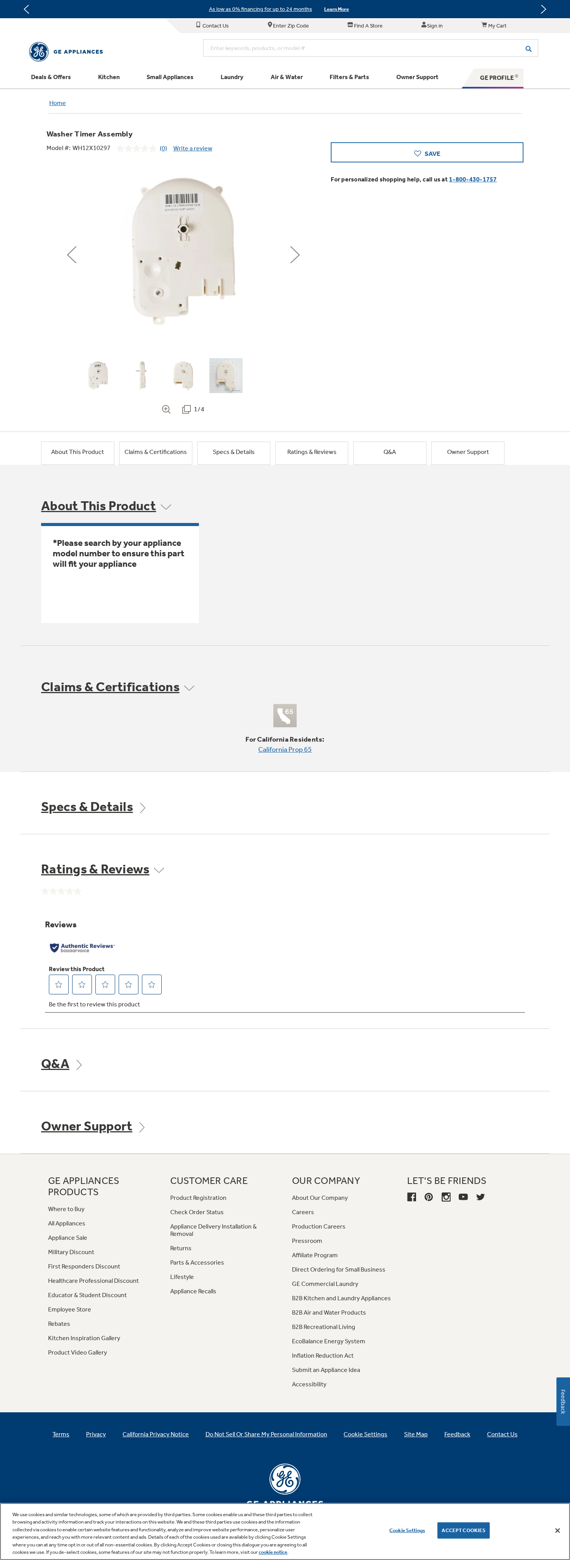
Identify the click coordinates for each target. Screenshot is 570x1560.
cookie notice (273, 1552)
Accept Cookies (463, 1530)
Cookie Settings (407, 1530)
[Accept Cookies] (557, 1530)
